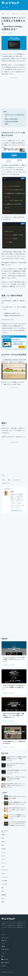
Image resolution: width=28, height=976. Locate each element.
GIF (7, 142)
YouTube (3, 848)
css (3, 475)
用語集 (3, 946)
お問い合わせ (5, 949)
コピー (22, 178)
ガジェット (4, 863)
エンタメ (3, 855)
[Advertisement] (14, 93)
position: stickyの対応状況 (11, 121)
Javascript (4, 58)
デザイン (8, 13)
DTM (2, 838)
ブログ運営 (4, 880)
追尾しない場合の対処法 (11, 119)
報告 (2, 887)
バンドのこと (4, 877)
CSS (23, 58)
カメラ (3, 859)
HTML (12, 165)
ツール (3, 943)
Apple (2, 834)
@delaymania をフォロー (16, 510)
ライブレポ (4, 884)
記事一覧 (3, 940)
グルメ (3, 866)
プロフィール (5, 937)
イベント (3, 852)
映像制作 (3, 894)
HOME (2, 13)
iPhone (3, 841)
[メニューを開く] (6, 7)
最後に (7, 123)
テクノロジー (4, 870)
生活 (2, 898)
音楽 (2, 902)
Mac (2, 845)
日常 (2, 891)
